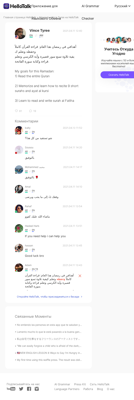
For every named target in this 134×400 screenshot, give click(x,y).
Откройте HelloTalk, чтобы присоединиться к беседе (48, 296)
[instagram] (37, 389)
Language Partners (66, 389)
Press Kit (80, 384)
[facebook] (29, 389)
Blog (100, 389)
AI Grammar (62, 384)
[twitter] (21, 389)
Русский (121, 6)
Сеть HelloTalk (100, 384)
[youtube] (11, 389)
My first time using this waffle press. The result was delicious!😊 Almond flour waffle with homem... (73, 359)
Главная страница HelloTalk (19, 17)
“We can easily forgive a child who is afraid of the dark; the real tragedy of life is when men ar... (71, 345)
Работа (88, 389)
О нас (111, 389)
